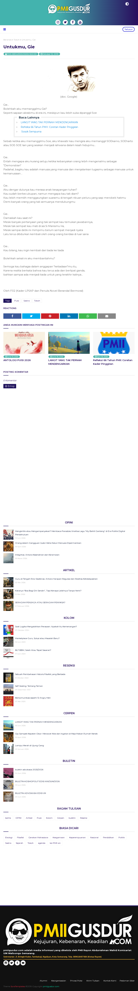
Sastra (27, 300)
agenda (41, 843)
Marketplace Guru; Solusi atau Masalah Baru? (37, 638)
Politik (121, 837)
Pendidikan (108, 837)
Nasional (94, 837)
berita (8, 818)
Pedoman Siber (127, 980)
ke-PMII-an (55, 843)
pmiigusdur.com (51, 986)
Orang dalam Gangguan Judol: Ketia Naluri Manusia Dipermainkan (48, 543)
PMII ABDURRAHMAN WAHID (22, 54)
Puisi (16, 300)
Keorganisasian (58, 980)
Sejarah (19, 843)
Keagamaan (59, 837)
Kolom (49, 818)
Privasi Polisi (76, 980)
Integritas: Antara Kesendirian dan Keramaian (37, 554)
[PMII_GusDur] (11, 964)
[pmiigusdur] (5, 964)
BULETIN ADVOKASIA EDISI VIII (30, 793)
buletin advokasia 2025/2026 (29, 769)
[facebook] (72, 22)
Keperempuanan (77, 837)
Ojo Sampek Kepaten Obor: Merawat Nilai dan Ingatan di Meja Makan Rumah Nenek (56, 733)
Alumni (43, 980)
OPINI (18, 818)
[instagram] (57, 22)
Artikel (29, 818)
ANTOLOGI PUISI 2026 (17, 360)
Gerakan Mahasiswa (38, 837)
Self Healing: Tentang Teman (29, 686)
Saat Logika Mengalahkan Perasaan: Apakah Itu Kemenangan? (46, 626)
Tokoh (17, 39)
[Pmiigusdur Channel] (23, 964)
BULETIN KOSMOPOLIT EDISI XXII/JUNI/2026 (37, 781)
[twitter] (65, 22)
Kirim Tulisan (93, 980)
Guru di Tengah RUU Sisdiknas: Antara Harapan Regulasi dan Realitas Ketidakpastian (56, 579)
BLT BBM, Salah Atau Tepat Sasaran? (33, 650)
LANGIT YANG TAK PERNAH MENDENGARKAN (49, 122)
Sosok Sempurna (31, 131)
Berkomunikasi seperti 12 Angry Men (33, 697)
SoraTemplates (18, 986)
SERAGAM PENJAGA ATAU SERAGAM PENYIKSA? (40, 602)
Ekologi (8, 837)
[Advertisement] (69, 492)
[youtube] (80, 22)
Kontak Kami (110, 980)
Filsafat (20, 837)
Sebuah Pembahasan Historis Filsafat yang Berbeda (40, 674)
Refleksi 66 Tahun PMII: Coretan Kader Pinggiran (49, 127)
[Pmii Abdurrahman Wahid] (18, 964)
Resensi (83, 818)
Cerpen (60, 818)
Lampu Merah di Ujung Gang (29, 745)
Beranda (7, 39)
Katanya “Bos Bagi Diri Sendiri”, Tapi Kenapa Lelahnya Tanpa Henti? (48, 590)
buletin (72, 818)
